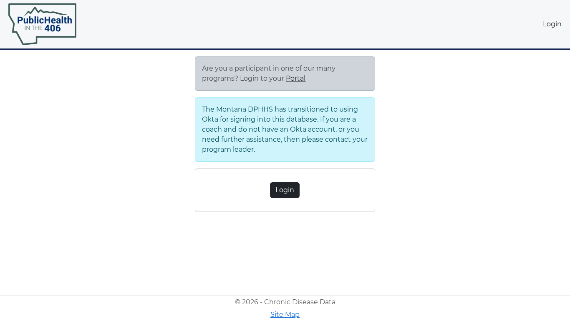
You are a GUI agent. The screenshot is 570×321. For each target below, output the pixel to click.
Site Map (285, 314)
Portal (295, 78)
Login (552, 24)
